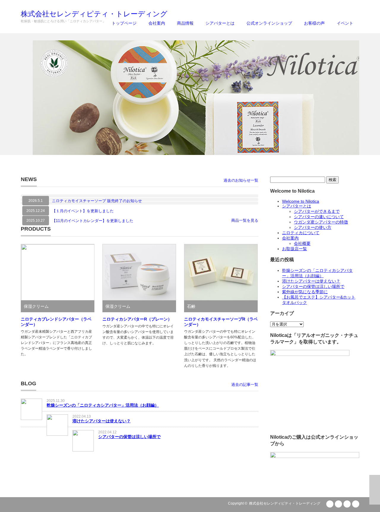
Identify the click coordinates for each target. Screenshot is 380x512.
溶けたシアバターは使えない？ (101, 421)
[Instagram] (355, 504)
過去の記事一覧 (244, 384)
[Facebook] (347, 504)
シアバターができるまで (317, 211)
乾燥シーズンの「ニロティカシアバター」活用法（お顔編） (103, 405)
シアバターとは (220, 23)
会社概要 (302, 243)
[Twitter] (338, 504)
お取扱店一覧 (294, 248)
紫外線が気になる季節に (305, 291)
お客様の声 (314, 23)
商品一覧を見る (244, 220)
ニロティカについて (300, 232)
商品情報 (185, 23)
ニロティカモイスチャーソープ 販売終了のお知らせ (97, 201)
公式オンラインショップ (269, 23)
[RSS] (329, 504)
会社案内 (156, 23)
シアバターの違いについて (319, 216)
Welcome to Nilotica (300, 201)
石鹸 (191, 306)
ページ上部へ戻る (374, 490)
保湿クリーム (36, 306)
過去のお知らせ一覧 (241, 180)
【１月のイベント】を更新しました (83, 211)
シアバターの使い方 (312, 227)
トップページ (124, 23)
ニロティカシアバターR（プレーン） (137, 319)
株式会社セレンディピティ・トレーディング (284, 503)
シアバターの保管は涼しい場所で (129, 436)
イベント (345, 23)
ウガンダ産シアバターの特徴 (321, 222)
